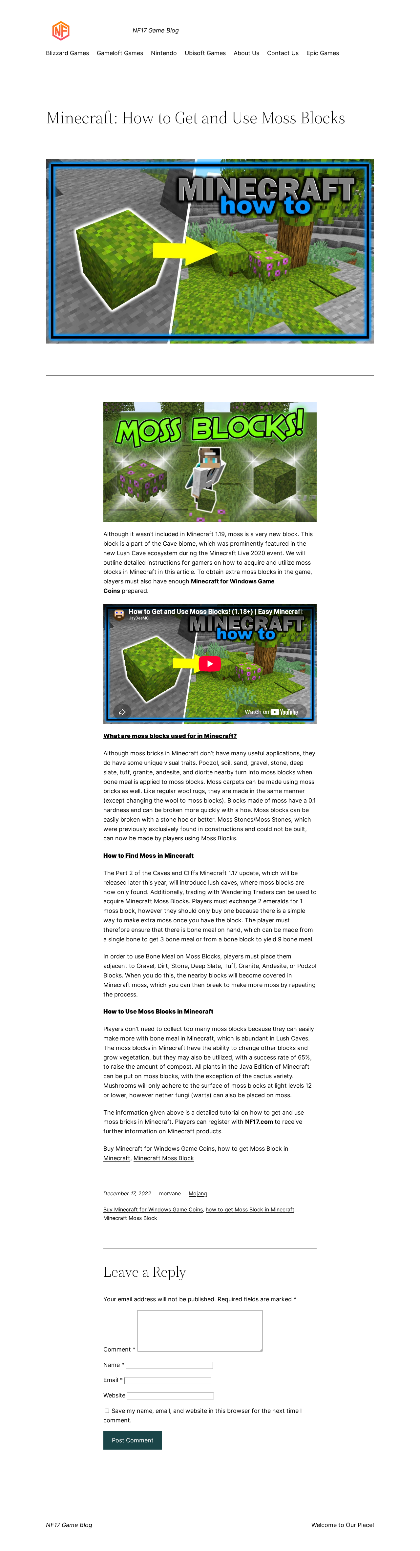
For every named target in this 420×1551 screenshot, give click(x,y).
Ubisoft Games (205, 53)
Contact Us (283, 53)
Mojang (198, 1193)
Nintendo (164, 53)
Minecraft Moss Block (164, 1158)
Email (113, 1379)
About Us (246, 53)
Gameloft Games (120, 53)
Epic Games (322, 53)
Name (113, 1364)
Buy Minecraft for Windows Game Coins (159, 1148)
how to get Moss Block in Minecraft (250, 1209)
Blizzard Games (67, 53)
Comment (119, 1349)
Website (114, 1395)
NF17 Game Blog (156, 30)
